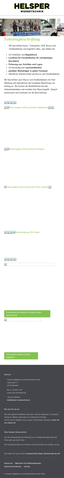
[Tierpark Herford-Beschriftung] (8, 232)
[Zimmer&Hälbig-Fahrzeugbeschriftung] (12, 232)
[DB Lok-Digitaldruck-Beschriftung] (50, 187)
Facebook (5, 469)
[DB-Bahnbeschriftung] (29, 288)
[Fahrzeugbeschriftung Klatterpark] (27, 244)
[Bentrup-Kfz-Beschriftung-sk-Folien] (15, 259)
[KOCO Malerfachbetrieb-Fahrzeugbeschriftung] (52, 107)
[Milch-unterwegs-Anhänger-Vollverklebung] (8, 259)
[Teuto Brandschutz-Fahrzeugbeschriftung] (5, 232)
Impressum (8, 463)
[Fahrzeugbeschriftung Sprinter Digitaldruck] (27, 126)
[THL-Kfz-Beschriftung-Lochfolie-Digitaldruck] (22, 336)
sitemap (27, 466)
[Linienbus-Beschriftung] (5, 259)
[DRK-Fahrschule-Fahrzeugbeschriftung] (12, 102)
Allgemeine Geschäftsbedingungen (28, 463)
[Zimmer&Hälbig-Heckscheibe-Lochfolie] (15, 102)
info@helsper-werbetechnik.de (18, 400)
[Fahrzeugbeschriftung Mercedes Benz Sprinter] (26, 208)
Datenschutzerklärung (12, 466)
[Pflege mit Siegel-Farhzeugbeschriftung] (5, 149)
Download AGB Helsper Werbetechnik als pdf (43, 453)
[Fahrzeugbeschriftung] (25, 166)
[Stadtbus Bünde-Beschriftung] (5, 102)
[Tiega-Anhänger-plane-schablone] (8, 102)
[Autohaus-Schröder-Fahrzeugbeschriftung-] (12, 259)
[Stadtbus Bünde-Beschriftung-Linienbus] (5, 107)
